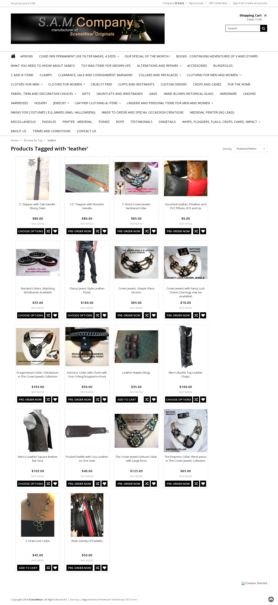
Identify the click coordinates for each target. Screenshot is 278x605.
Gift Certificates (218, 3)
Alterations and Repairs (159, 67)
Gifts (86, 94)
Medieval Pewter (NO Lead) (212, 112)
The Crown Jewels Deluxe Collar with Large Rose (136, 459)
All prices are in (23, 3)
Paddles (49, 122)
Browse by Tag (33, 140)
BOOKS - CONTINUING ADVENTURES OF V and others (217, 56)
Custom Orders (174, 84)
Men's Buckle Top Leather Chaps (186, 374)
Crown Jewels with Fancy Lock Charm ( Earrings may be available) (185, 292)
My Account (196, 3)
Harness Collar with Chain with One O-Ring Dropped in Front (87, 374)
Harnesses (19, 103)
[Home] (13, 56)
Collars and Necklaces (159, 76)
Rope (120, 122)
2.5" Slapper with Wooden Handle (87, 206)
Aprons (26, 56)
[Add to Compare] (48, 231)
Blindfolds (223, 66)
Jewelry (60, 104)
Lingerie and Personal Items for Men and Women (169, 104)
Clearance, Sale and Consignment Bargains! (95, 75)
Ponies (104, 122)
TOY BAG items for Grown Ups (106, 66)
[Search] (263, 28)
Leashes (249, 94)
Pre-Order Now (79, 231)
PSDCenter (131, 599)
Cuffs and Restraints (136, 84)
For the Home (239, 84)
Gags (153, 94)
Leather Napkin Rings (136, 372)
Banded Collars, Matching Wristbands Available (38, 290)
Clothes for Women (66, 85)
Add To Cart (126, 399)
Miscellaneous (23, 122)
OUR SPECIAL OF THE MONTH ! (147, 56)
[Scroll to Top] (271, 599)
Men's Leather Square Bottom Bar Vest (37, 459)
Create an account (256, 3)
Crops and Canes (207, 84)
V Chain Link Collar (38, 541)
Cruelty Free (101, 84)
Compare (173, 3)
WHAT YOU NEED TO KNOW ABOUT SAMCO (43, 66)
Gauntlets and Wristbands (120, 94)
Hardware (228, 94)
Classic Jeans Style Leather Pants (87, 290)
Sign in (237, 3)
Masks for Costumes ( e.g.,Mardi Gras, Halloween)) (53, 112)
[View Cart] (265, 15)
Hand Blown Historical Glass (188, 94)
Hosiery (40, 103)
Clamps (46, 75)
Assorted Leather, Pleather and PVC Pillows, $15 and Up (185, 206)
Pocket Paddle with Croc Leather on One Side (87, 459)
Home (14, 140)
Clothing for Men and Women (213, 76)
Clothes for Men (26, 85)
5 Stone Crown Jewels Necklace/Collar (136, 206)
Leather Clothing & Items (97, 104)
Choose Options (30, 231)
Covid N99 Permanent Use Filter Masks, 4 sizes (78, 57)
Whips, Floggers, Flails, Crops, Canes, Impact (221, 123)
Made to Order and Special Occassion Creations (143, 112)
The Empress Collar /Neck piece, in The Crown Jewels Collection (186, 459)
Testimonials (141, 122)
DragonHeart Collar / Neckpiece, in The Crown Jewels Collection (38, 374)
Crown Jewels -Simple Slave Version (136, 290)
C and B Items (22, 75)
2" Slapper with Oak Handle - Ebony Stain (38, 206)
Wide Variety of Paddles (87, 541)
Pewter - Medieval (77, 122)
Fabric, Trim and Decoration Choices (43, 95)
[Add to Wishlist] (55, 231)
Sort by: (227, 149)
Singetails (167, 122)
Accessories (197, 66)
